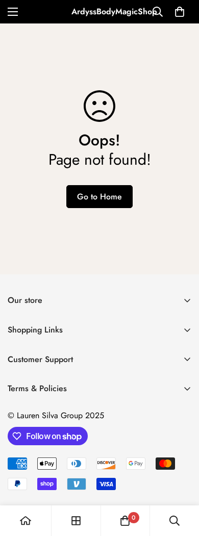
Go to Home (99, 196)
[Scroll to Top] (180, 482)
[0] (179, 11)
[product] (25, 521)
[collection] (76, 521)
